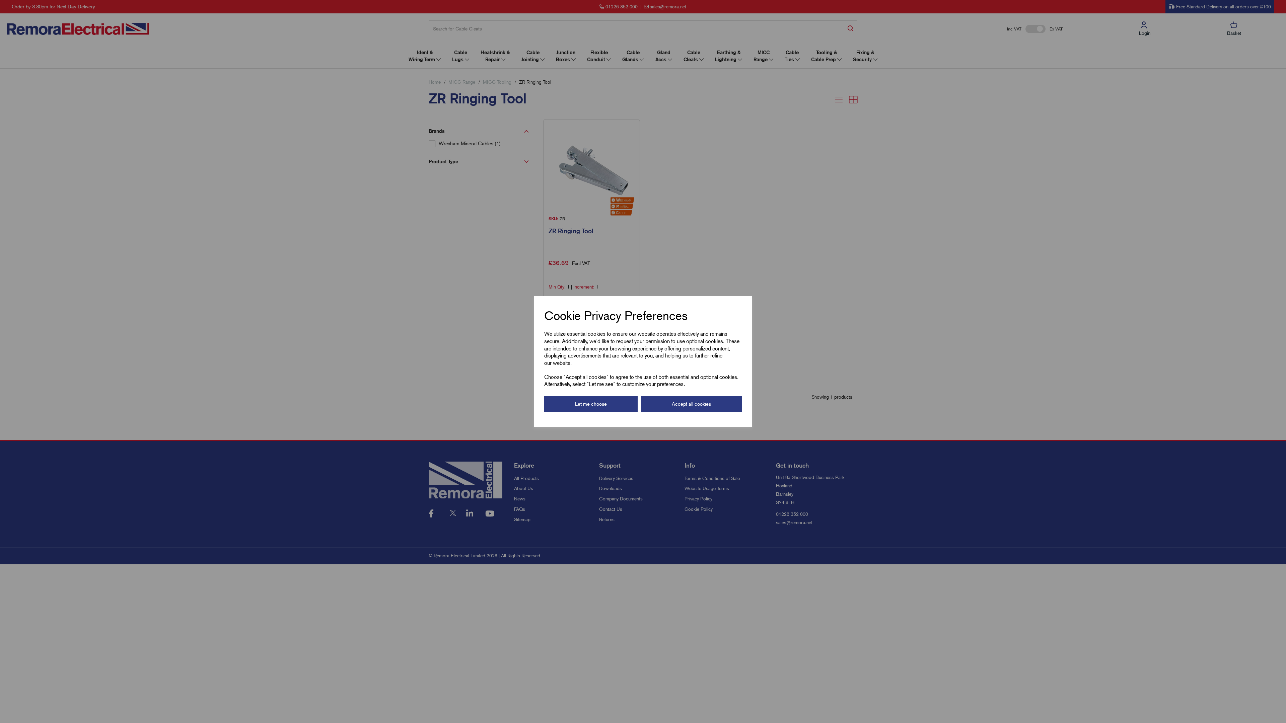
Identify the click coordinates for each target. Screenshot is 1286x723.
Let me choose (591, 404)
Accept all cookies (691, 404)
